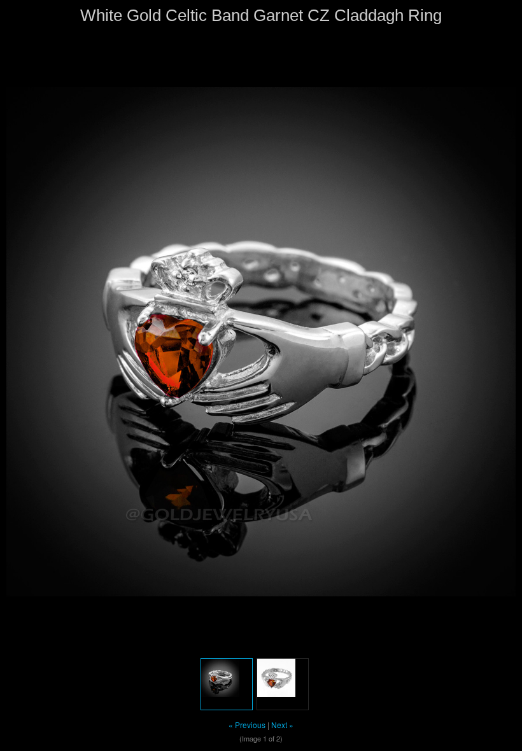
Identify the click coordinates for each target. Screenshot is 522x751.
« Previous (247, 724)
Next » (282, 724)
